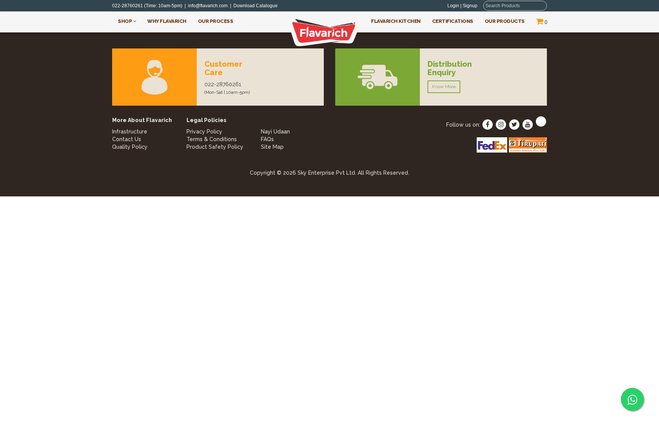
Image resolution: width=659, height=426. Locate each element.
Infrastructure (129, 132)
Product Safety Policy (214, 147)
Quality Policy (130, 147)
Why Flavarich (166, 21)
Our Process (215, 21)
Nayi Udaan (275, 132)
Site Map (272, 147)
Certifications (452, 21)
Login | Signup (462, 5)
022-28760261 (127, 5)
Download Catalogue (257, 5)
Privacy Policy (204, 132)
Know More (444, 86)
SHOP (125, 21)
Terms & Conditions (211, 139)
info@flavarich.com (208, 5)
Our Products (505, 21)
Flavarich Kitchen (396, 21)
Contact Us (126, 139)
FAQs (267, 139)
